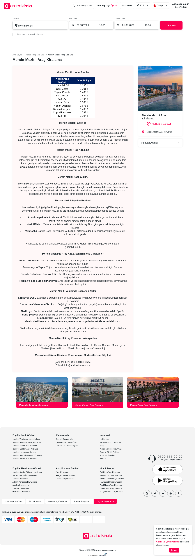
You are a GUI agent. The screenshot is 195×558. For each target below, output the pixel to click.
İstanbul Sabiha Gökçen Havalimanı (27, 472)
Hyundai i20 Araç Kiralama (111, 482)
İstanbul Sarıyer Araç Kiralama (24, 458)
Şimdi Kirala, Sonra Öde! (66, 442)
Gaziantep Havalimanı (21, 492)
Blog (102, 446)
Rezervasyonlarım (84, 5)
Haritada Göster (161, 123)
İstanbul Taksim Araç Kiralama (24, 446)
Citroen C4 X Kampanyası (67, 446)
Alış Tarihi (73, 19)
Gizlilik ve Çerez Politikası (168, 542)
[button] (20, 413)
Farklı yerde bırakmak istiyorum (30, 34)
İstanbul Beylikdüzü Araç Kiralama (26, 442)
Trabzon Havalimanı (20, 488)
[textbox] (161, 5)
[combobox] (161, 5)
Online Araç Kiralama (65, 479)
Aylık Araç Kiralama (57, 501)
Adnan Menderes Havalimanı (24, 482)
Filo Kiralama (35, 501)
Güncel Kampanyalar (65, 439)
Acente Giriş (126, 5)
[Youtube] (170, 493)
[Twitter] (154, 493)
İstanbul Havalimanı (20, 479)
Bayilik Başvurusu (105, 501)
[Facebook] (178, 493)
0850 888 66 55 (180, 5)
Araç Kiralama (62, 472)
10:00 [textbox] (102, 25)
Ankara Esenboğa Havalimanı (24, 475)
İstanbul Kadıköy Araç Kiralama (25, 449)
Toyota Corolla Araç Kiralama (112, 479)
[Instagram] (147, 493)
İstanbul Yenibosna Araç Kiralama (26, 439)
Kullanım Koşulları (107, 455)
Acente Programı (82, 501)
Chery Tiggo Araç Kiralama (111, 488)
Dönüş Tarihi (120, 19)
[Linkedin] (162, 493)
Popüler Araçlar (149, 143)
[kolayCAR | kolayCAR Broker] (97, 555)
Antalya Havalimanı (20, 485)
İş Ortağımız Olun (13, 501)
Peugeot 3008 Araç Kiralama (112, 492)
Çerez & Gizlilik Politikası (110, 452)
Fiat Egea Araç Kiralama (110, 472)
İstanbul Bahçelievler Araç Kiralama (27, 455)
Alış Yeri (15, 19)
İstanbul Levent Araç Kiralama (24, 452)
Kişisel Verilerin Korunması (111, 449)
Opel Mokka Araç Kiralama (111, 485)
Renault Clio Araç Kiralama (111, 475)
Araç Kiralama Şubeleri (65, 475)
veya (107, 5)
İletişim (103, 458)
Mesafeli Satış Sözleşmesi (110, 442)
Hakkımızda (105, 439)
